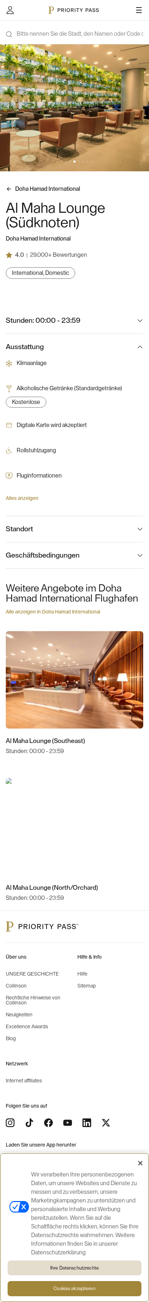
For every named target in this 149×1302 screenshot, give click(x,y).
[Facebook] (48, 1122)
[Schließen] (140, 1163)
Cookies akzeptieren (74, 1288)
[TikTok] (29, 1122)
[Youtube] (67, 1122)
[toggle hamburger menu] (139, 10)
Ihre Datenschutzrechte (74, 1268)
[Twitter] (106, 1122)
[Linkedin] (86, 1122)
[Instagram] (10, 1122)
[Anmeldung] (10, 10)
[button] (57, 161)
